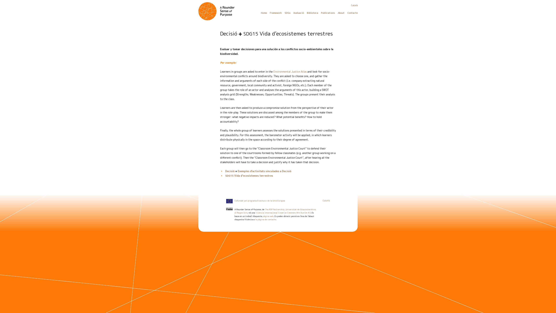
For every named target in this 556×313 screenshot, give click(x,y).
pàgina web (268, 216)
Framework (276, 12)
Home (264, 12)
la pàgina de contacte (265, 219)
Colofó (326, 200)
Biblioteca (312, 12)
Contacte (352, 12)
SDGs (287, 12)
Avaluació (298, 12)
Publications (328, 12)
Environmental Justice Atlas (290, 71)
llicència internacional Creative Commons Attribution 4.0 (283, 212)
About (341, 12)
